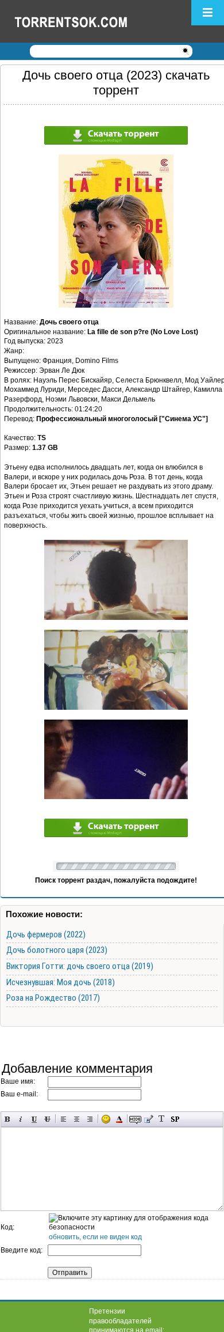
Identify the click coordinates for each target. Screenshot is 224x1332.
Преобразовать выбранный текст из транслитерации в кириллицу (161, 1119)
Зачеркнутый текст (47, 1119)
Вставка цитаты (148, 1119)
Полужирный (7, 1119)
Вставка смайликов (106, 1119)
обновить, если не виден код (95, 1237)
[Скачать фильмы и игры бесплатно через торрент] (83, 21)
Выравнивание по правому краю (89, 1119)
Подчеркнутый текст (34, 1119)
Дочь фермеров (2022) (46, 934)
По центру (76, 1119)
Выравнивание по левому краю (63, 1119)
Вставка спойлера (174, 1119)
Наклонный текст (21, 1119)
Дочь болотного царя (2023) (56, 950)
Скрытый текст (135, 1119)
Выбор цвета (119, 1119)
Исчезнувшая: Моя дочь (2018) (60, 982)
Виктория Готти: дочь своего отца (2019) (79, 966)
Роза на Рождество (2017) (53, 998)
